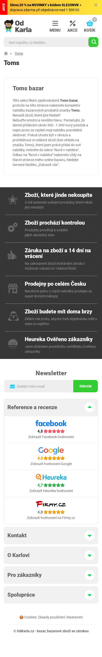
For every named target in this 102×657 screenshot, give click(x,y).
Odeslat (85, 386)
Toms (19, 53)
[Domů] (6, 53)
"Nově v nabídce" (66, 150)
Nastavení (75, 617)
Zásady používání (51, 617)
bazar (41, 631)
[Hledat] (93, 42)
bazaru (59, 160)
